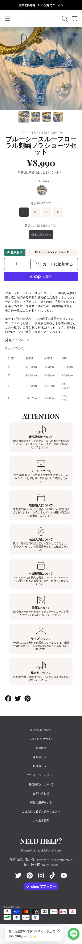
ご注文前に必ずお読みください (41, 812)
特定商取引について (41, 784)
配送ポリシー (41, 766)
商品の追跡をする (41, 802)
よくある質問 (41, 820)
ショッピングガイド (41, 739)
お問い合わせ (41, 793)
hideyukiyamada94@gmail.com (41, 850)
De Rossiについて (41, 730)
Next (77, 68)
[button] (7, 18)
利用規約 (41, 748)
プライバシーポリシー (41, 775)
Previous (4, 68)
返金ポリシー (41, 757)
